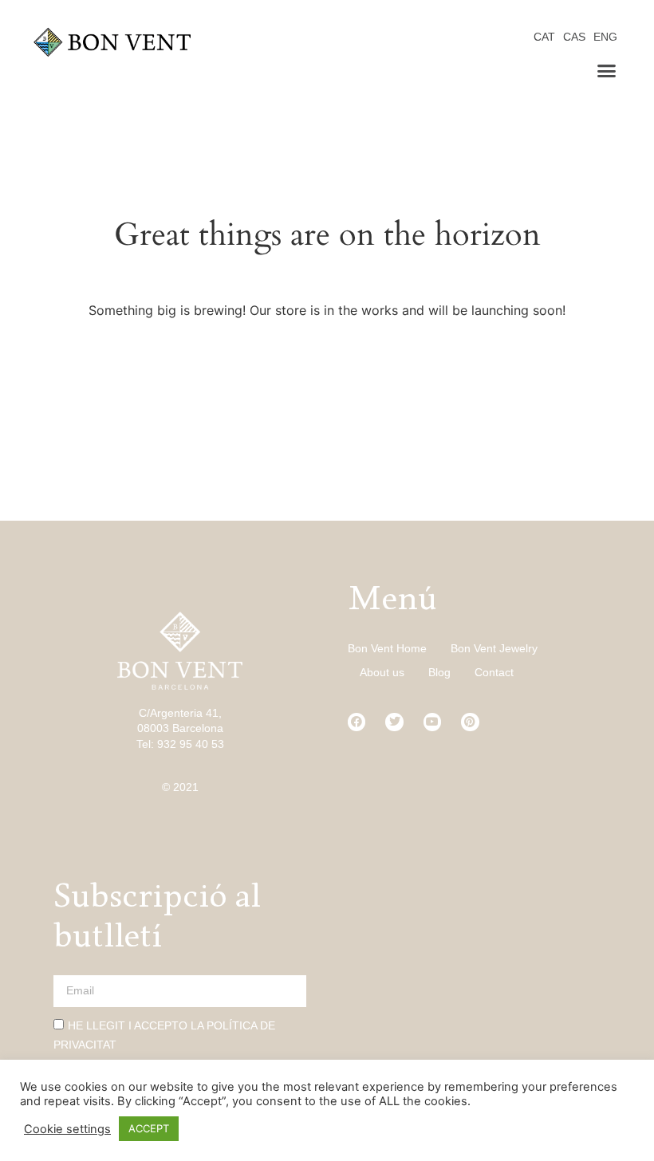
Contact (494, 672)
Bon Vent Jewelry (494, 648)
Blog (439, 672)
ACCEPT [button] (148, 1128)
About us (382, 672)
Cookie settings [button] (67, 1129)
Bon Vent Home (387, 648)
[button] (607, 71)
